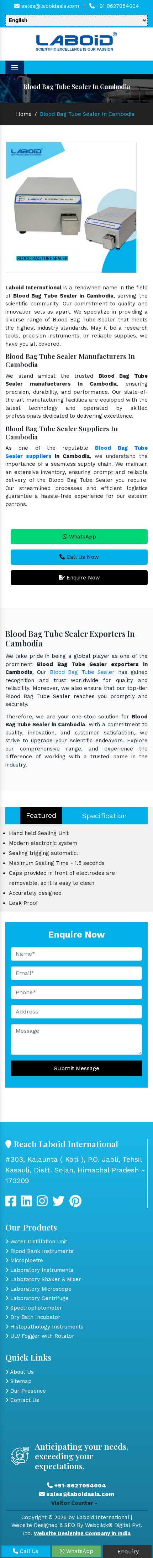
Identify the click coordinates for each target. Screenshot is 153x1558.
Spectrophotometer (35, 1308)
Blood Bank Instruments (41, 1251)
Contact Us (24, 1400)
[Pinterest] (75, 1204)
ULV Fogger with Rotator (41, 1336)
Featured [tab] (41, 815)
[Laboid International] (76, 40)
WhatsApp (81, 536)
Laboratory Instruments (41, 1270)
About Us (21, 1372)
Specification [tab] (104, 815)
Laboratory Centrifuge (39, 1298)
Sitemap (20, 1381)
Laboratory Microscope (40, 1289)
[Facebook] (10, 1204)
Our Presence (27, 1391)
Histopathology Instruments (46, 1327)
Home (24, 114)
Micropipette (26, 1260)
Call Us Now (82, 557)
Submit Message (76, 1068)
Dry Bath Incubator (34, 1317)
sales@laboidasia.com (49, 6)
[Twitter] (26, 1204)
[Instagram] (42, 1204)
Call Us (28, 1551)
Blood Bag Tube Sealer (82, 672)
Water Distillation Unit (38, 1241)
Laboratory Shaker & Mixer (45, 1279)
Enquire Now (82, 577)
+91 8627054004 (117, 6)
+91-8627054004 (79, 1485)
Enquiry (127, 1551)
